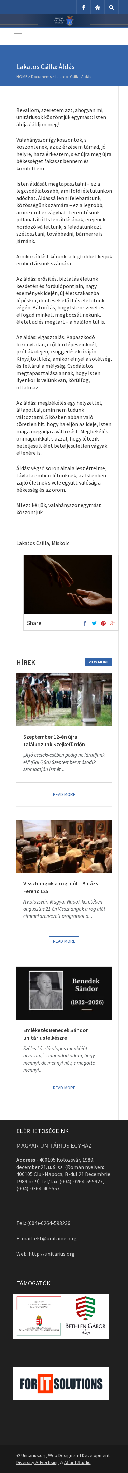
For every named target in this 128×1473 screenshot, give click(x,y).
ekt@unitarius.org (55, 1238)
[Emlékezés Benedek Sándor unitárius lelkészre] (64, 993)
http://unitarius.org (52, 1253)
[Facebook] (83, 7)
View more (99, 661)
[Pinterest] (103, 624)
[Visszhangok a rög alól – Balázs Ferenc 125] (64, 846)
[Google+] (112, 624)
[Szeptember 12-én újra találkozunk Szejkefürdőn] (64, 699)
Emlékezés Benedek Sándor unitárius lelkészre (55, 1034)
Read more (64, 794)
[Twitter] (94, 624)
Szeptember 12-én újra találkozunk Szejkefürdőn (54, 740)
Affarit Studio (77, 1462)
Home (21, 76)
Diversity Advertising (37, 1462)
